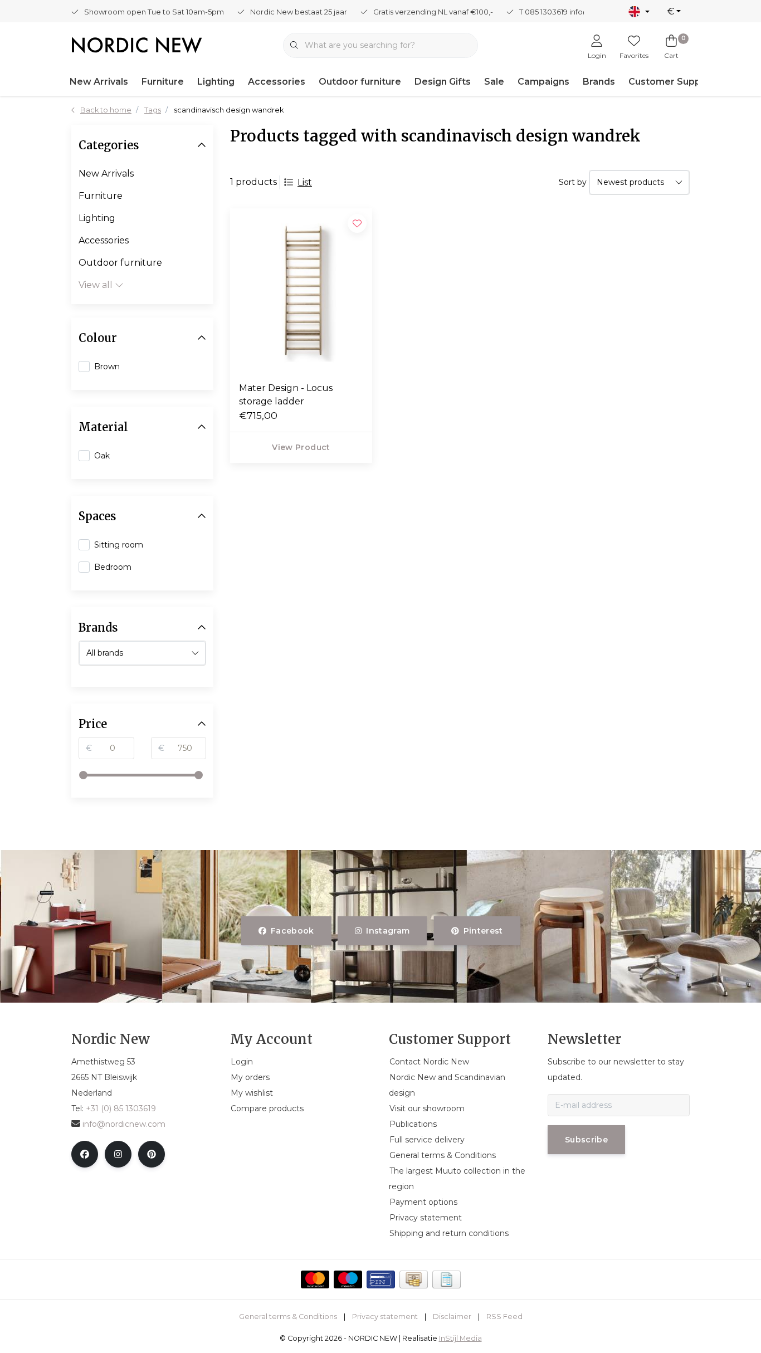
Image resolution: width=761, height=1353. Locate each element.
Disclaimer (452, 1316)
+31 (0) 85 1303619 (121, 1108)
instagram (388, 931)
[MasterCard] (315, 1279)
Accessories (276, 81)
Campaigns (543, 81)
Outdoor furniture (360, 81)
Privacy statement (385, 1316)
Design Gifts (442, 81)
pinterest (483, 931)
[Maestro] (348, 1279)
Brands (599, 81)
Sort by (573, 182)
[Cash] (413, 1279)
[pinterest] (151, 1154)
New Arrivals (99, 81)
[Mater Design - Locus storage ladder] (301, 290)
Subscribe (586, 1140)
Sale (494, 81)
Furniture (163, 81)
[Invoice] (446, 1279)
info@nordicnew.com (123, 1124)
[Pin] (381, 1279)
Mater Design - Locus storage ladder (286, 395)
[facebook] (84, 1154)
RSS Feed (504, 1316)
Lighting (216, 81)
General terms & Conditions (288, 1316)
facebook (292, 931)
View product (301, 447)
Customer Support (671, 81)
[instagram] (118, 1154)
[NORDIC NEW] (136, 44)
